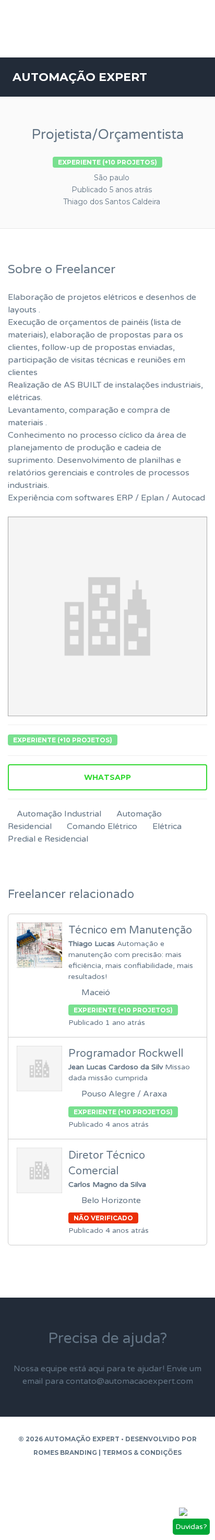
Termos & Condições (142, 1452)
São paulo (111, 177)
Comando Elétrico (102, 826)
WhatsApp (107, 777)
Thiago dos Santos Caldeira (111, 201)
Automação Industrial (59, 814)
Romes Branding (65, 1452)
